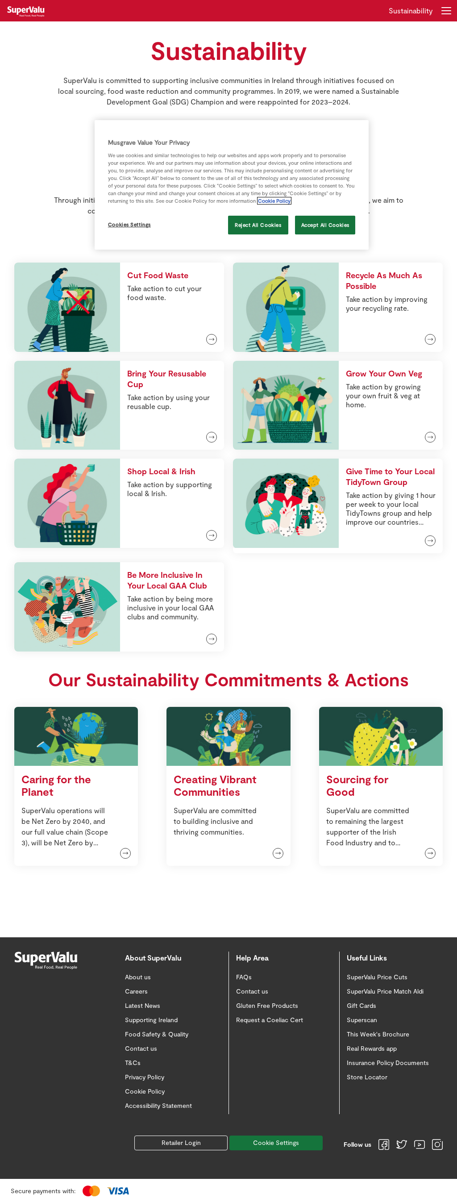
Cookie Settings (276, 1142)
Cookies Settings (129, 224)
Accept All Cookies (325, 225)
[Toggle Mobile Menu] (446, 10)
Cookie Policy (274, 201)
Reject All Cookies (258, 225)
